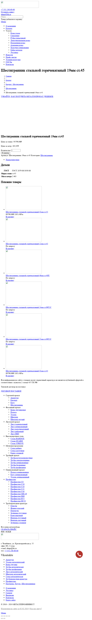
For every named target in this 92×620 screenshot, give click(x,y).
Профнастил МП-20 (19, 494)
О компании (11, 588)
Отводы (14, 506)
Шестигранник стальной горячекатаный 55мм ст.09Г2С (28, 339)
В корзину (5, 153)
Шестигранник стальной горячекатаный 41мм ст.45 (27, 371)
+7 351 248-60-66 (8, 9)
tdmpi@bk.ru (6, 14)
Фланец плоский (17, 508)
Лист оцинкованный (19, 426)
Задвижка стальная (18, 522)
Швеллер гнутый (18, 419)
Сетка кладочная (17, 450)
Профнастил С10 (17, 484)
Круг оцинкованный (19, 474)
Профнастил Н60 (18, 496)
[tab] (48, 160)
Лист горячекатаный (19, 424)
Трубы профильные (14, 569)
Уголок (13, 414)
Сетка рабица (16, 448)
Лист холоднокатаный (20, 429)
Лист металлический (14, 572)
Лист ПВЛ (15, 434)
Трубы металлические (15, 567)
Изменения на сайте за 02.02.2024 (15, 609)
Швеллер (14, 417)
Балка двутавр (11, 564)
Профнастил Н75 (18, 498)
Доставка (9, 590)
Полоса (14, 412)
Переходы (15, 510)
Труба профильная (18, 467)
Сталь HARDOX (17, 438)
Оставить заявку (7, 12)
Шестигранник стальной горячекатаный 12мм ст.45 (27, 244)
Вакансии (10, 595)
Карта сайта (10, 600)
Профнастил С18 (17, 486)
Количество (6, 150)
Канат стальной (17, 453)
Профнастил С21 (17, 489)
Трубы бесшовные (18, 465)
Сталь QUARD (17, 441)
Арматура (15, 398)
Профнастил (11, 479)
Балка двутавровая (18, 410)
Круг (13, 402)
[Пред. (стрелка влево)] (2, 618)
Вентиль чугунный (18, 518)
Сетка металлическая (14, 576)
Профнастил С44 (17, 491)
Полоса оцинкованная (20, 472)
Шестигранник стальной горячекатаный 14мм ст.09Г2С (28, 307)
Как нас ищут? (36, 609)
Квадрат (14, 400)
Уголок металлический (15, 562)
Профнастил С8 (17, 482)
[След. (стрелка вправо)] (4, 618)
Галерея (9, 593)
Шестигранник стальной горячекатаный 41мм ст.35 (27, 212)
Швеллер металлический (16, 574)
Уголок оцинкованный (20, 477)
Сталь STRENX (17, 443)
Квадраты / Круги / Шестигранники (20, 584)
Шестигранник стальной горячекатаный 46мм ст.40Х (27, 275)
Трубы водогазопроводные (22, 458)
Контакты (10, 597)
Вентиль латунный (18, 520)
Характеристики (12, 160)
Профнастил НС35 (18, 501)
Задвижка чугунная (18, 513)
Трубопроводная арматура (16, 579)
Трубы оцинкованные (19, 462)
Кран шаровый (17, 515)
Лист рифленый (17, 431)
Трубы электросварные (20, 460)
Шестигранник (46, 155)
